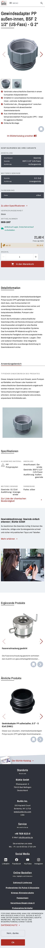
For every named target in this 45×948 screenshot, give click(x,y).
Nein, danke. (13, 933)
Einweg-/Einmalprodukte (22, 893)
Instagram (38, 864)
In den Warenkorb (25, 264)
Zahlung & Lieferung (22, 883)
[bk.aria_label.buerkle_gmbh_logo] (4, 3)
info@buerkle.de (26, 837)
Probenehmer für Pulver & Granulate (22, 888)
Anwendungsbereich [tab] (11, 364)
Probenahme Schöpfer (22, 908)
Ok (13, 942)
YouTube (27, 864)
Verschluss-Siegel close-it (22, 903)
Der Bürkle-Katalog (21, 760)
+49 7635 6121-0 (22, 833)
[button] (41, 54)
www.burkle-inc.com (22, 812)
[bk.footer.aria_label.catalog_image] (5, 760)
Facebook (16, 864)
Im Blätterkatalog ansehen (20, 136)
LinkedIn (5, 864)
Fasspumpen (22, 898)
